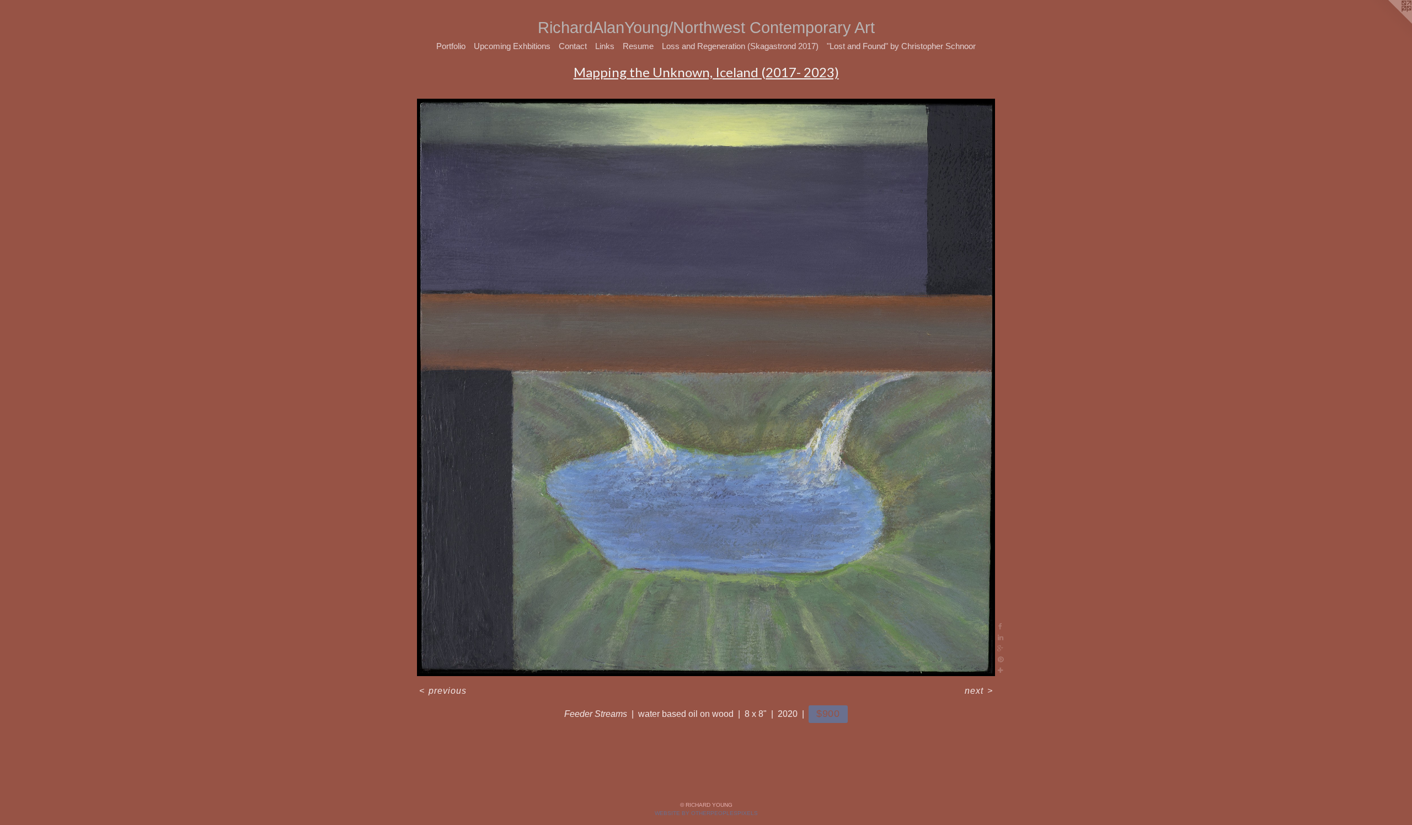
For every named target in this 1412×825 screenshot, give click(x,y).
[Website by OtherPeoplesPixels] (1390, 22)
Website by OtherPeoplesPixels (706, 813)
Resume (638, 46)
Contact (573, 46)
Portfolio (451, 46)
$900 (828, 713)
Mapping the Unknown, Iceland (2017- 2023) (706, 72)
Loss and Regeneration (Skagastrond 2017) (740, 46)
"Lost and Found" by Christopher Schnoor (901, 46)
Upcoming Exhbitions (512, 46)
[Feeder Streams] (705, 387)
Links (604, 46)
